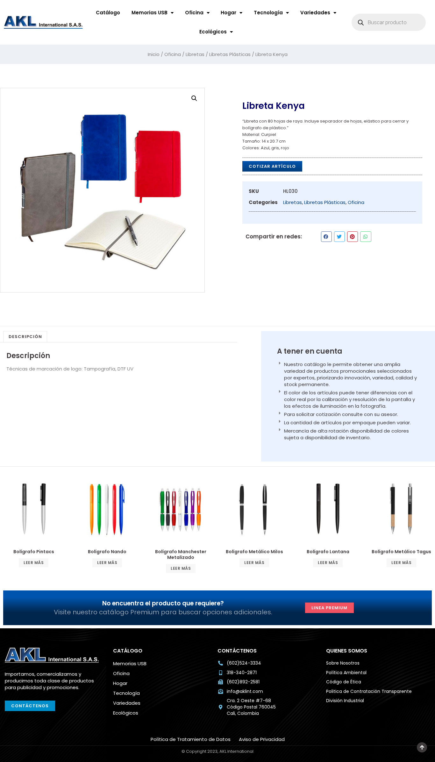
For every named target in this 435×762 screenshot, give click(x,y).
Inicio (154, 54)
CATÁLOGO (127, 650)
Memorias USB (150, 12)
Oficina (194, 12)
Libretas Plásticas (230, 54)
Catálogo (108, 12)
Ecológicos (213, 31)
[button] (194, 98)
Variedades (315, 12)
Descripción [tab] (25, 337)
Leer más (34, 562)
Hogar (228, 12)
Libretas (195, 54)
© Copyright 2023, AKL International (419, 755)
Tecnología (268, 12)
